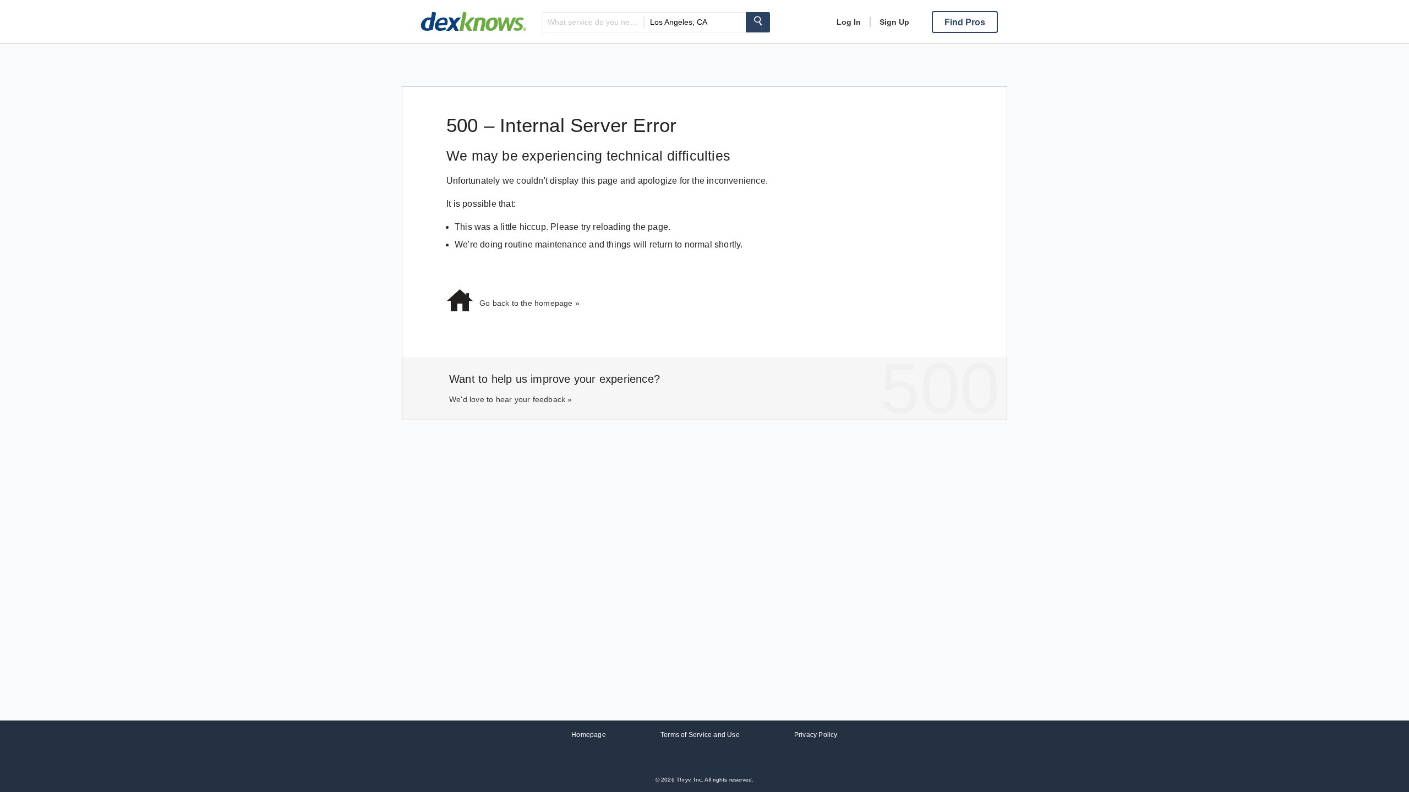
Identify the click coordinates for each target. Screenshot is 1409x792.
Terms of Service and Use (700, 735)
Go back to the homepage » (529, 303)
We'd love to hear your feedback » (510, 399)
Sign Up (894, 22)
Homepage (588, 735)
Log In (849, 22)
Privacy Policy (816, 735)
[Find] (758, 22)
